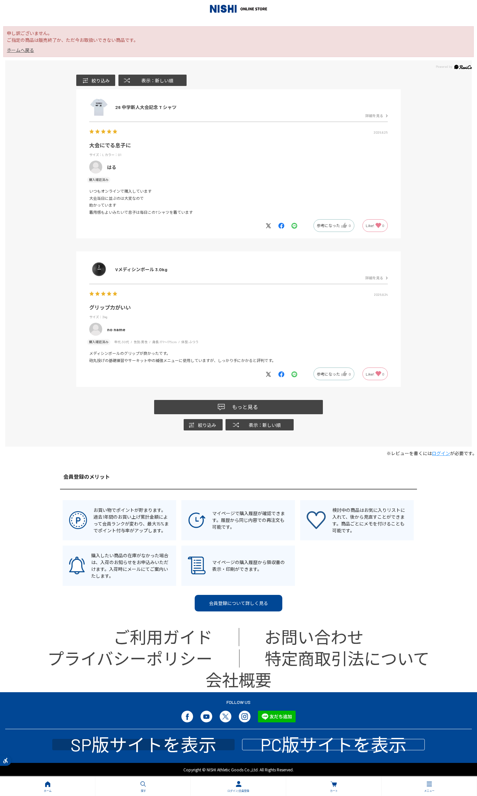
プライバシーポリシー (130, 658)
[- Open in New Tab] (271, 225)
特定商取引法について (347, 658)
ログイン (441, 453)
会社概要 (238, 680)
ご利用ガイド (163, 637)
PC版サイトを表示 (333, 744)
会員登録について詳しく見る (238, 603)
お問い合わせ (314, 637)
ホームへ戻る (20, 50)
